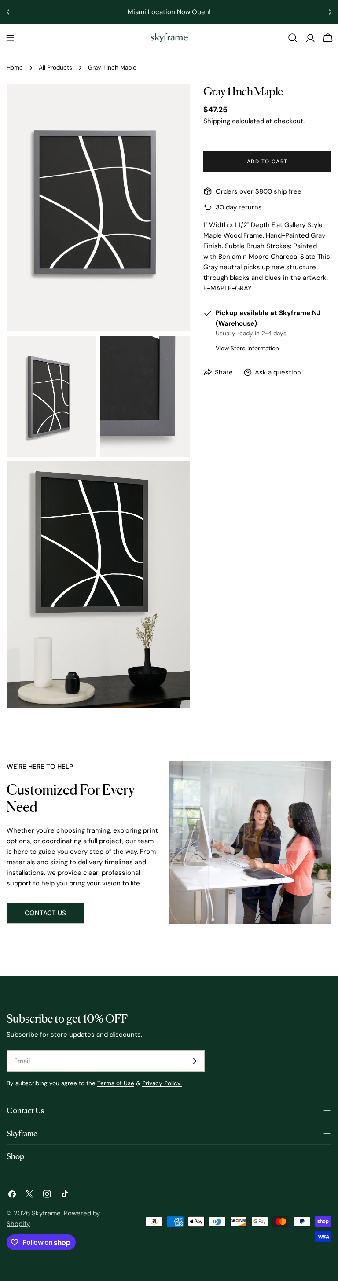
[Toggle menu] (10, 38)
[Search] (292, 38)
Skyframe (46, 1213)
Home (15, 67)
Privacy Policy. (162, 1083)
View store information (247, 348)
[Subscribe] (194, 1061)
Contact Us (45, 913)
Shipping (216, 121)
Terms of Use (115, 1083)
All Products (55, 67)
